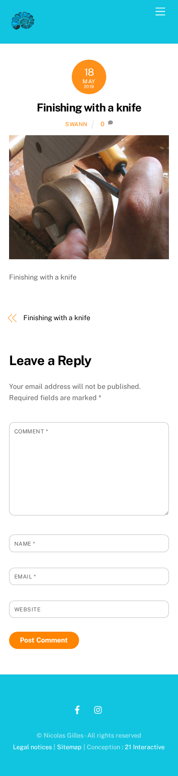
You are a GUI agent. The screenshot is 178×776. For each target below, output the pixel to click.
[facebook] (77, 708)
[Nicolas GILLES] (23, 28)
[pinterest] (98, 708)
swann (76, 124)
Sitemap (69, 747)
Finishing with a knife (89, 107)
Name (24, 544)
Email (25, 576)
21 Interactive (145, 747)
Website (27, 609)
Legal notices (32, 747)
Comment (31, 431)
